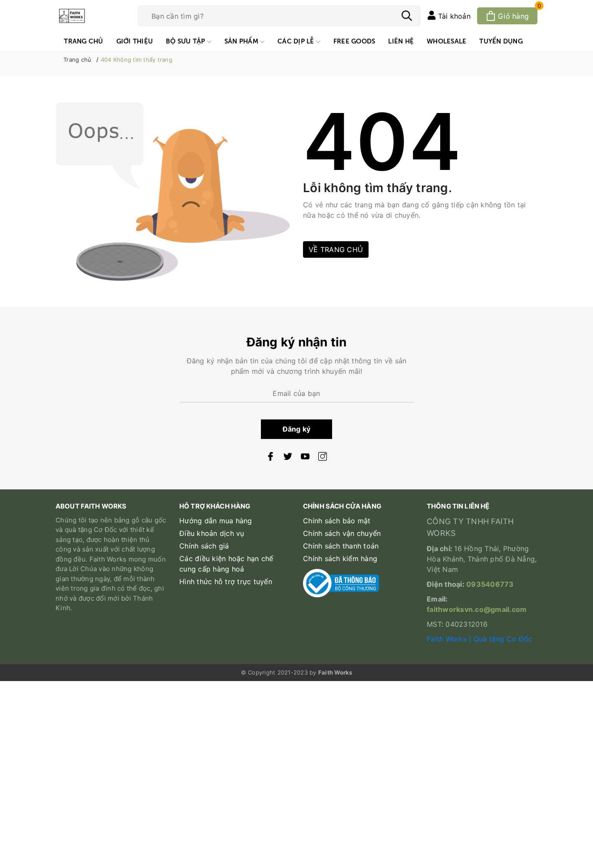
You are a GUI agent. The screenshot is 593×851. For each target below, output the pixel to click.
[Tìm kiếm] (406, 16)
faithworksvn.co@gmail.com (477, 609)
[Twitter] (287, 457)
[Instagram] (322, 457)
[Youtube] (305, 457)
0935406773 (490, 584)
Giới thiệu (134, 40)
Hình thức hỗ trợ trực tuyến (225, 581)
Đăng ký (297, 429)
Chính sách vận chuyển (342, 533)
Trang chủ (83, 40)
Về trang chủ (336, 249)
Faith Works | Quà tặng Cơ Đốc (479, 639)
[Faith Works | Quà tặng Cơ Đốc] (90, 16)
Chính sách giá (204, 546)
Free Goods (354, 40)
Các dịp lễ (296, 40)
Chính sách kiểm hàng (340, 558)
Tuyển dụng (501, 40)
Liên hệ (401, 40)
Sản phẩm (242, 40)
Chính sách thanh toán (341, 546)
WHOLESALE (446, 40)
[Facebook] (270, 457)
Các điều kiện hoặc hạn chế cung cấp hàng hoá (226, 563)
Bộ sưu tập (186, 40)
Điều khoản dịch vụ (211, 533)
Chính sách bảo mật (337, 520)
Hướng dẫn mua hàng (215, 520)
